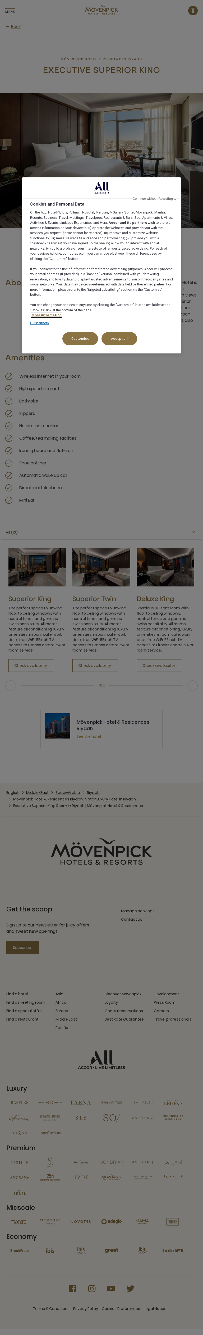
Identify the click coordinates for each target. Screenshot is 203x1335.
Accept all (119, 339)
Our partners (39, 323)
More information (46, 315)
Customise (80, 339)
